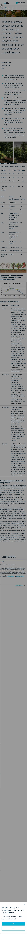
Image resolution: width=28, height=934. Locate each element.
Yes (13, 923)
